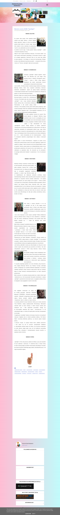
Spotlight (29, 373)
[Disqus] (30, 391)
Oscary (40, 371)
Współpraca (29, 1)
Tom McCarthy (41, 373)
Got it (33, 513)
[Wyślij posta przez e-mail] (15, 368)
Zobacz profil (24, 445)
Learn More (28, 513)
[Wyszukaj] (47, 1)
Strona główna (15, 1)
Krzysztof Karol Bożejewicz (27, 443)
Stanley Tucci (35, 373)
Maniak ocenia (17, 371)
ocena (36, 371)
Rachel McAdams (18, 373)
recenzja (24, 373)
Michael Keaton (31, 371)
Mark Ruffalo (24, 371)
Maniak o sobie (22, 1)
